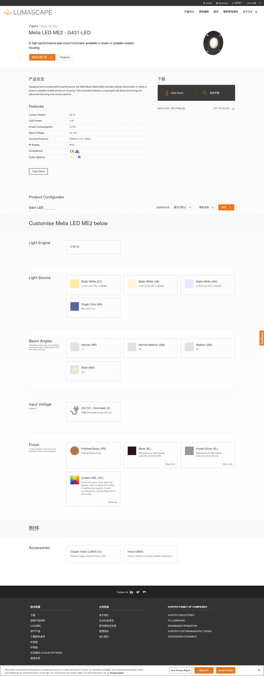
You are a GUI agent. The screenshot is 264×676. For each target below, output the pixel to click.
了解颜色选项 (37, 636)
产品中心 (189, 11)
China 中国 (251, 3)
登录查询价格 (163, 207)
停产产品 (35, 631)
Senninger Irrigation (182, 625)
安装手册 (214, 93)
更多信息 (248, 11)
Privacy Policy (117, 672)
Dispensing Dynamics (182, 636)
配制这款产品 (40, 57)
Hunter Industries (181, 615)
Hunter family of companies (187, 607)
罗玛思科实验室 (107, 625)
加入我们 (104, 636)
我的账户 (238, 3)
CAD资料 (35, 625)
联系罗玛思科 (230, 11)
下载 (32, 615)
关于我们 (104, 615)
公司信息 (104, 607)
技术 (216, 11)
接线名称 (35, 658)
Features (65, 57)
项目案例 (204, 11)
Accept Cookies (225, 670)
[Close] (259, 670)
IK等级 (34, 642)
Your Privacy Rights (180, 670)
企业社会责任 (106, 620)
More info (170, 464)
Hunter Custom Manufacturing (190, 631)
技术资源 (35, 607)
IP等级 (34, 647)
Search (209, 3)
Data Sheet (38, 171)
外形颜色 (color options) (46, 652)
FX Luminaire (176, 620)
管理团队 (104, 631)
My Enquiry (223, 3)
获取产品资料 (37, 620)
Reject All (204, 670)
